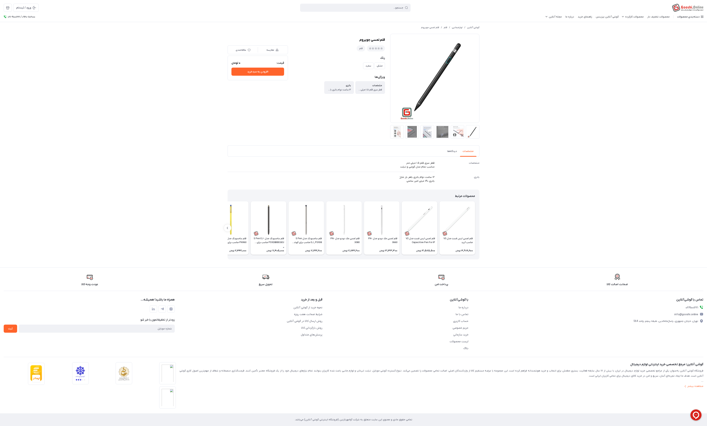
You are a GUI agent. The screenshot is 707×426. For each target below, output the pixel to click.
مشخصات (468, 151)
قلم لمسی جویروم (430, 27)
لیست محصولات (459, 341)
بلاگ (465, 348)
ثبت (10, 328)
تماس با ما (461, 314)
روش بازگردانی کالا (311, 328)
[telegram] (162, 309)
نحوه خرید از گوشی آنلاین (307, 307)
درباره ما (463, 307)
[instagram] (171, 309)
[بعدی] (227, 228)
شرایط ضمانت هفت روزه (308, 314)
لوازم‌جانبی (457, 27)
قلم (445, 27)
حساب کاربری (460, 321)
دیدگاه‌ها (452, 151)
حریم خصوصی (460, 328)
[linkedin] (153, 309)
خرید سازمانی (460, 335)
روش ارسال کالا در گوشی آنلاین (304, 321)
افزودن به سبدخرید (257, 71)
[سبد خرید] (8, 8)
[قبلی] (479, 228)
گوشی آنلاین (473, 27)
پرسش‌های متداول (311, 335)
